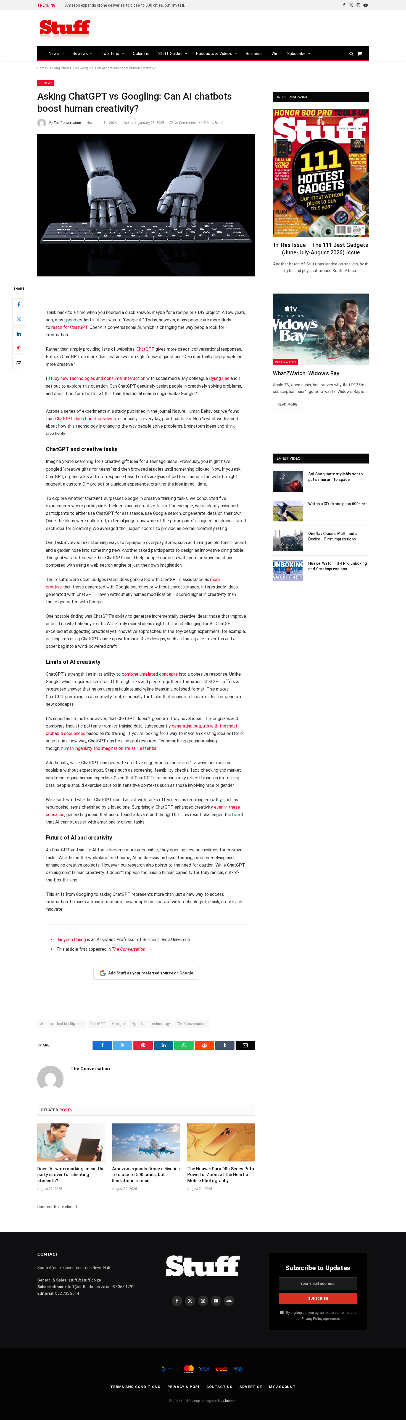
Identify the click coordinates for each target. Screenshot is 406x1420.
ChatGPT (145, 349)
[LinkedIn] (18, 333)
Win (274, 53)
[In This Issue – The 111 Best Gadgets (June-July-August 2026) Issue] (321, 173)
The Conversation (67, 122)
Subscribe (296, 53)
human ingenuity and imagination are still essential (109, 748)
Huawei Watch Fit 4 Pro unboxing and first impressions (337, 566)
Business (254, 53)
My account (282, 1387)
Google (118, 1024)
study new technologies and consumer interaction (96, 378)
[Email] (18, 363)
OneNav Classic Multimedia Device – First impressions (332, 536)
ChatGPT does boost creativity (85, 418)
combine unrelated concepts (150, 674)
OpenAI (137, 1024)
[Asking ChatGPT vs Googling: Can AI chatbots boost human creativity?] (146, 205)
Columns (141, 53)
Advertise (250, 1387)
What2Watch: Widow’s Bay (306, 373)
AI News (45, 83)
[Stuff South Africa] (65, 28)
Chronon (229, 1401)
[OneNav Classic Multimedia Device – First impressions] (288, 540)
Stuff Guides (170, 53)
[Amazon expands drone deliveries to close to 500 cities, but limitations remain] (146, 1142)
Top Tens (110, 53)
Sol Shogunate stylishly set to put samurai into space (335, 477)
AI (41, 1024)
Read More (287, 404)
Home (41, 68)
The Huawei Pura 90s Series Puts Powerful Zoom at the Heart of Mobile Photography (220, 1175)
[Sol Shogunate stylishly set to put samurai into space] (288, 481)
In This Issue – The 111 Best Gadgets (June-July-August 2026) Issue (321, 249)
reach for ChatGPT (69, 327)
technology (160, 1024)
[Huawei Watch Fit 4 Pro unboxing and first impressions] (288, 570)
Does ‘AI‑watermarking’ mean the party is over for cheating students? (70, 1175)
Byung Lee (219, 378)
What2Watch (285, 362)
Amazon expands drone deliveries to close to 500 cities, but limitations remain (127, 5)
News (54, 53)
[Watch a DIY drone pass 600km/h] (288, 510)
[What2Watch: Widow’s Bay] (321, 329)
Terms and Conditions (135, 1387)
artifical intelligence (67, 1024)
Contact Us (219, 1387)
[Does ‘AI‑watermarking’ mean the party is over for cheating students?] (71, 1142)
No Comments (185, 122)
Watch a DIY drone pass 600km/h (338, 504)
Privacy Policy (312, 1319)
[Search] (351, 53)
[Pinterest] (18, 348)
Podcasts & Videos (214, 53)
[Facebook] (18, 304)
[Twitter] (18, 319)
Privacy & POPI (183, 1387)
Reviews (80, 53)
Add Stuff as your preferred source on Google (150, 973)
